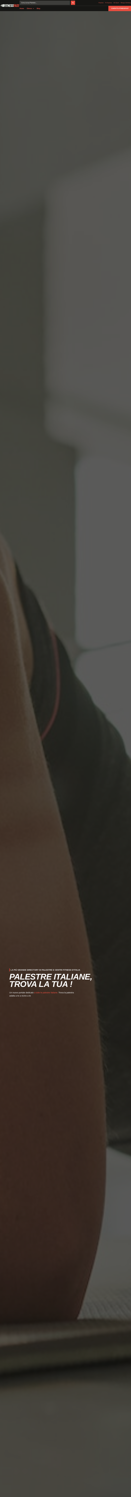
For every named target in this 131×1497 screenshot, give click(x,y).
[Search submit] (73, 3)
